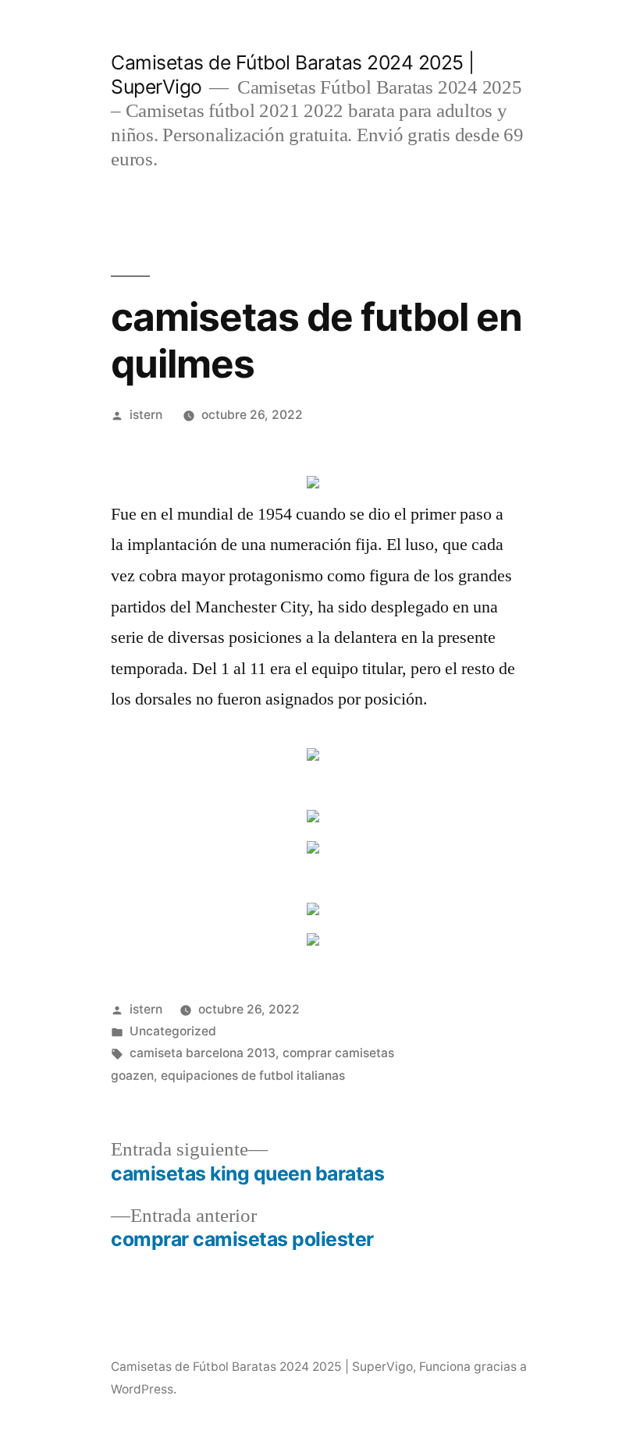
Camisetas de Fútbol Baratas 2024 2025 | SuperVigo (262, 1366)
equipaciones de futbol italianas (253, 1075)
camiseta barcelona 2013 (203, 1053)
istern (146, 414)
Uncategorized (173, 1031)
